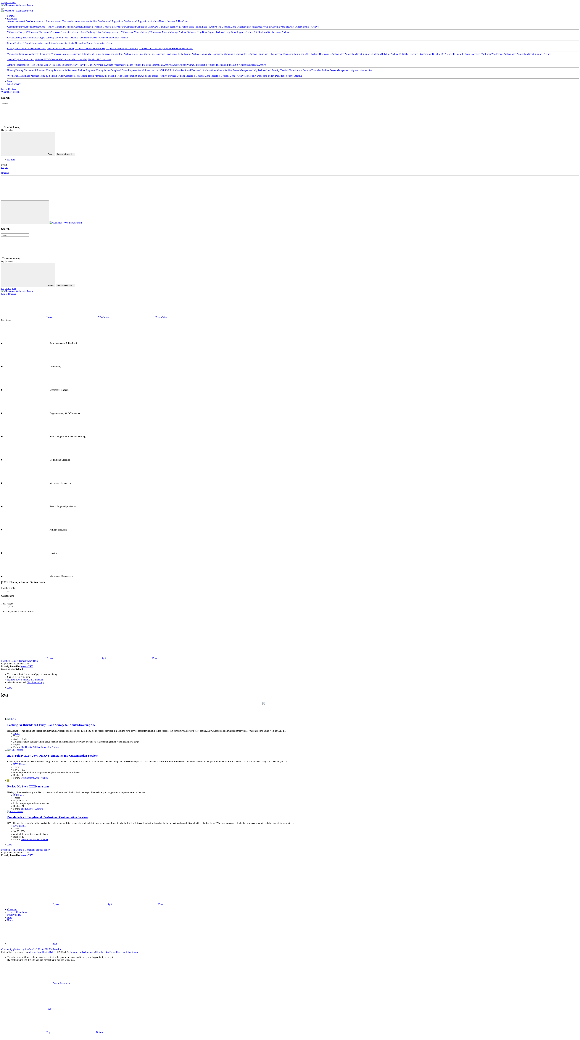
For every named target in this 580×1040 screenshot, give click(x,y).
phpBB (432, 54)
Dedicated (186, 70)
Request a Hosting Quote (98, 70)
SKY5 (16, 733)
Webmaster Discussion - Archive (65, 32)
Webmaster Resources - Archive (65, 54)
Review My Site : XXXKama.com (28, 786)
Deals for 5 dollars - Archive (288, 75)
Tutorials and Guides (91, 54)
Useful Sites (137, 54)
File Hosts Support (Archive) (65, 65)
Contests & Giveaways (114, 26)
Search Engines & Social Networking (25, 43)
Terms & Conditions (25, 849)
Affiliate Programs (16, 65)
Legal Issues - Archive (188, 54)
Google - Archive (59, 43)
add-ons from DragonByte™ (42, 952)
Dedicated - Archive (201, 70)
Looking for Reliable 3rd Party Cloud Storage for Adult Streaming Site (51, 724)
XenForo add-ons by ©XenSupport (122, 952)
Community (13, 26)
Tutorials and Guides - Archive (116, 54)
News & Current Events (274, 26)
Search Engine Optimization (20, 59)
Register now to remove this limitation (25, 679)
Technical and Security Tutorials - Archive (309, 70)
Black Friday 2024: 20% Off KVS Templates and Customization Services (52, 755)
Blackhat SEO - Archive (99, 59)
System (51, 658)
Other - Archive (120, 37)
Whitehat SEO (42, 59)
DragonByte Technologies (82, 952)
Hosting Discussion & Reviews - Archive (65, 70)
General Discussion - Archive (88, 26)
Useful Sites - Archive (154, 54)
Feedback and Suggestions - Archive (141, 21)
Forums (10, 16)
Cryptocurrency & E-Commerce (22, 37)
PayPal (58, 37)
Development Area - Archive (60, 48)
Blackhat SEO (80, 59)
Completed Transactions (75, 75)
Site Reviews (260, 32)
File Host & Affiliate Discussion (211, 65)
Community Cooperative (211, 54)
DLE (401, 54)
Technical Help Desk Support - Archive (235, 32)
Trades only (250, 75)
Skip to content (8, 2)
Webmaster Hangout (17, 32)
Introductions (25, 26)
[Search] (105, 222)
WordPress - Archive (501, 54)
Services (172, 75)
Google (47, 43)
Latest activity (14, 84)
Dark (154, 658)
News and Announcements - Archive (79, 21)
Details (99, 952)
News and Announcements (48, 21)
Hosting (11, 70)
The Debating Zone (226, 26)
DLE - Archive (411, 54)
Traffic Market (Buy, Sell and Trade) (105, 75)
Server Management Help (245, 70)
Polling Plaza (188, 26)
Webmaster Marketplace (18, 75)
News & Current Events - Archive (302, 26)
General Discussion (64, 26)
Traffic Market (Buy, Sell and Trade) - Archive (145, 75)
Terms (22, 661)
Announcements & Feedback (21, 21)
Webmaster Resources (17, 54)
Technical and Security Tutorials (273, 70)
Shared (140, 70)
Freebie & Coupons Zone (198, 75)
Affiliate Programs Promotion (119, 65)
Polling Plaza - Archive (206, 26)
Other (110, 37)
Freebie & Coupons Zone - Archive (228, 75)
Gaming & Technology (170, 26)
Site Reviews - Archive (278, 32)
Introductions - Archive (43, 26)
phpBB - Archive (444, 54)
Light (103, 658)
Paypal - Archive (70, 37)
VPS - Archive (173, 70)
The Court (183, 21)
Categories (12, 18)
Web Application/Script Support (355, 54)
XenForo (423, 54)
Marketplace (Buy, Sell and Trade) (47, 75)
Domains (181, 75)
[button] (43, 127)
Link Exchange (88, 32)
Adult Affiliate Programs (183, 65)
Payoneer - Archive (97, 37)
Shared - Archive (153, 70)
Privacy (28, 661)
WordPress (485, 54)
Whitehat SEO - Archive (61, 59)
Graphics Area (113, 48)
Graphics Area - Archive (150, 48)
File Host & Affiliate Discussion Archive (246, 65)
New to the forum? (168, 21)
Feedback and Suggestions (110, 21)
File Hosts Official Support (38, 65)
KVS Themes (19, 764)
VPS (163, 70)
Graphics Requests (129, 48)
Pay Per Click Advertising (92, 65)
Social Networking (78, 43)
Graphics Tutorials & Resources (90, 48)
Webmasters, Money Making (135, 32)
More (9, 81)
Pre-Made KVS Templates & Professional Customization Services (47, 817)
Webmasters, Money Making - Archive (167, 32)
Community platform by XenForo (31, 949)
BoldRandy (18, 795)
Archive (368, 70)
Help (35, 661)
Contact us (12, 909)
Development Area (37, 48)
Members (5, 661)
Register (11, 159)
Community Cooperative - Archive (240, 54)
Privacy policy (43, 849)
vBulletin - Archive (389, 54)
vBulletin (375, 54)
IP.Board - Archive (471, 54)
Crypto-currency (46, 37)
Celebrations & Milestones (249, 26)
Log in (4, 167)
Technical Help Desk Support (201, 32)
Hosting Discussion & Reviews (30, 70)
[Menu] (2, 8)
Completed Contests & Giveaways (141, 26)
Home (10, 920)
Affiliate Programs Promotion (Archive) (153, 65)
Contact (14, 661)
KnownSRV (27, 666)
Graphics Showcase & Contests (178, 48)
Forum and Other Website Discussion (275, 54)
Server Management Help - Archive (347, 70)
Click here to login (35, 682)
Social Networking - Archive (101, 43)
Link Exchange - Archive (109, 32)
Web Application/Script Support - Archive (532, 54)
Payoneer (83, 37)
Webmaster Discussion (38, 32)
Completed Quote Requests (124, 70)
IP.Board (457, 54)
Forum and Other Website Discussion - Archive (316, 54)
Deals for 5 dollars (265, 75)
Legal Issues (171, 54)
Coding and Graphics (17, 48)
